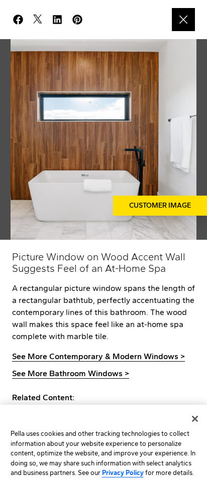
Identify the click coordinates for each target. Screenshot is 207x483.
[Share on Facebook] (22, 20)
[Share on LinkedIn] (61, 20)
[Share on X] (41, 20)
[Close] (195, 419)
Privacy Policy (123, 472)
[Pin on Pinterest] (81, 20)
